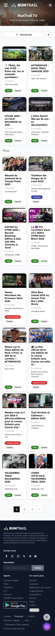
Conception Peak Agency (17, 624)
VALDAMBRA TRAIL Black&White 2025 (12, 477)
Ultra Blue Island (38, 311)
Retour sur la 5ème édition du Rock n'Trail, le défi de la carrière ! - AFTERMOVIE (14, 354)
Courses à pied (11, 580)
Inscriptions (35, 594)
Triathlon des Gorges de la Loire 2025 (38, 178)
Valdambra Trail (11, 489)
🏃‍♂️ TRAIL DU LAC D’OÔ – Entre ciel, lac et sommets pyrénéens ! (14, 71)
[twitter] (12, 556)
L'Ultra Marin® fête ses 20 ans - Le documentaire (40, 120)
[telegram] (30, 556)
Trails (6, 584)
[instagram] (18, 556)
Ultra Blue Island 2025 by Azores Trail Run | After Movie (40, 298)
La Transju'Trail (11, 191)
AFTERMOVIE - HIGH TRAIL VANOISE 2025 (40, 68)
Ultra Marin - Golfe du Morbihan (40, 133)
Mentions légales (12, 620)
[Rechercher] (46, 617)
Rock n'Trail (9, 369)
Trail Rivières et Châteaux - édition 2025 (40, 415)
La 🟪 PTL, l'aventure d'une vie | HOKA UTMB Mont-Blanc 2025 (40, 232)
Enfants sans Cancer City (13, 435)
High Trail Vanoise (38, 78)
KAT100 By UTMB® (12, 255)
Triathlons (8, 587)
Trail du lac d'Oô (11, 84)
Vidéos (32, 605)
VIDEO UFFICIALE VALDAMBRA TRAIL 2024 (38, 477)
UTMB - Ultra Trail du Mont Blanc (39, 247)
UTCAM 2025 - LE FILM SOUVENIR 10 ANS (13, 120)
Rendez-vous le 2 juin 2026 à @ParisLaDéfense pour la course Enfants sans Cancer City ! (14, 420)
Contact (33, 580)
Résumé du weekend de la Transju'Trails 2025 (13, 180)
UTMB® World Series (13, 598)
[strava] (24, 556)
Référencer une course (40, 587)
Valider (37, 568)
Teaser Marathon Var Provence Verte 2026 (13, 297)
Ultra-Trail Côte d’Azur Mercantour (13, 133)
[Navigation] (5, 5)
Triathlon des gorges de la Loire (40, 189)
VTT (5, 591)
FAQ (27, 620)
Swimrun (8, 594)
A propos (33, 584)
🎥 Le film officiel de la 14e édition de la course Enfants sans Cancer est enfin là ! (40, 355)
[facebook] (6, 556)
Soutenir (34, 610)
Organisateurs (36, 591)
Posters (33, 598)
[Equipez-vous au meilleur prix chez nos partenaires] (27, 150)
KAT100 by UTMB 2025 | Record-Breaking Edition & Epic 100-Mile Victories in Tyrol (13, 237)
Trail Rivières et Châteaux (37, 427)
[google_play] (36, 556)
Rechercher (26, 34)
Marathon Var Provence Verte (14, 309)
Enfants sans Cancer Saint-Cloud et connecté (39, 374)
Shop (31, 601)
